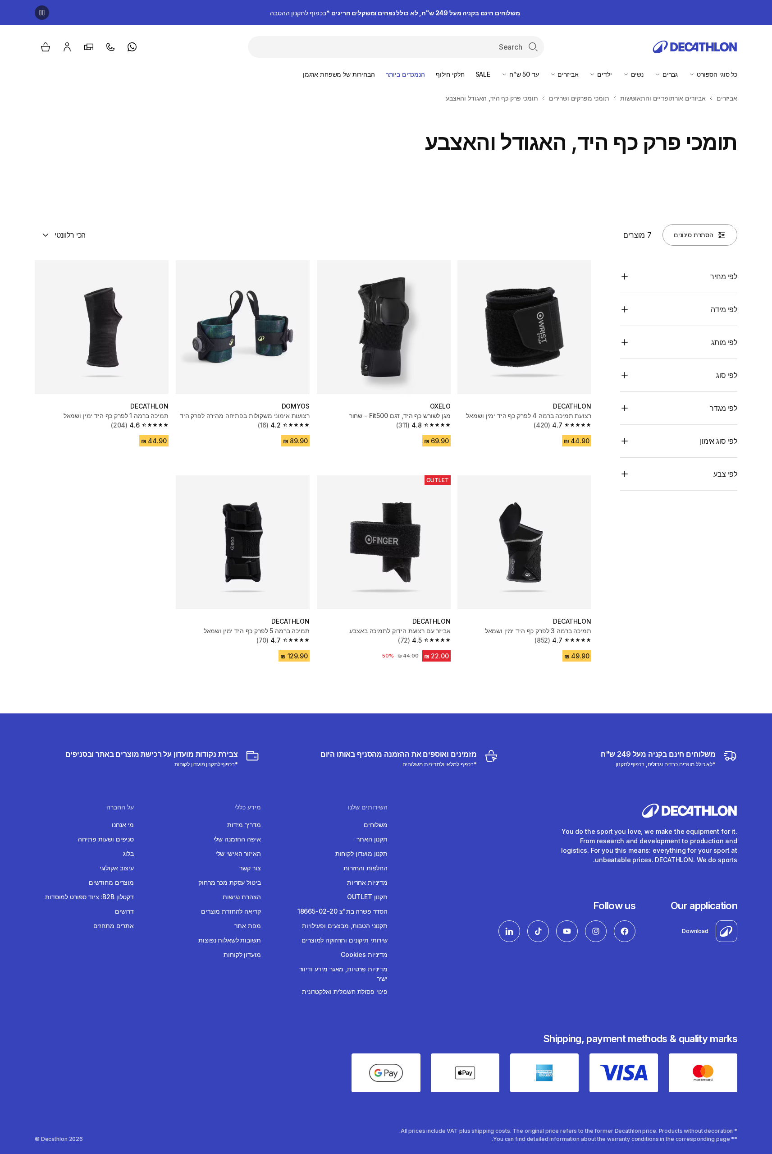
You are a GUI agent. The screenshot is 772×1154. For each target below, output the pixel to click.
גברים (669, 74)
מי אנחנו (123, 824)
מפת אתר (247, 925)
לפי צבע (725, 473)
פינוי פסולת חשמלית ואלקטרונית (345, 991)
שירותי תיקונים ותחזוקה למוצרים (344, 940)
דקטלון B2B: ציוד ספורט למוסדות (89, 897)
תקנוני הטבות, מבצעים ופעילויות (345, 925)
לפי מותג (724, 342)
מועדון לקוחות (242, 954)
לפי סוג (726, 375)
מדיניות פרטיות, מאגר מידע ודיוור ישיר (343, 973)
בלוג (128, 853)
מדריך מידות (243, 824)
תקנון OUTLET (367, 897)
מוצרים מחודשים (111, 882)
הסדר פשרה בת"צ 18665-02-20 (342, 911)
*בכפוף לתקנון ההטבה (395, 13)
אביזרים (567, 74)
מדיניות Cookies (364, 954)
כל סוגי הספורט (716, 74)
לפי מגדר (723, 408)
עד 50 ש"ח (523, 74)
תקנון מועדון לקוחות (361, 853)
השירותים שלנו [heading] (368, 807)
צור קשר (249, 868)
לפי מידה (724, 309)
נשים (636, 74)
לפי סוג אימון (718, 441)
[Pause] (42, 12)
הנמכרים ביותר (405, 74)
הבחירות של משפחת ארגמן (339, 74)
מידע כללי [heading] (247, 807)
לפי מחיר (723, 276)
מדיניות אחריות (367, 882)
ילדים (603, 74)
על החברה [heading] (120, 807)
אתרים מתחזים (113, 925)
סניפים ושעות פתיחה (105, 839)
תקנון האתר (372, 839)
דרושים (124, 911)
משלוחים (376, 824)
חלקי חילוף (450, 74)
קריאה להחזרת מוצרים (230, 911)
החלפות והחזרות (365, 868)
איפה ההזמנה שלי (237, 839)
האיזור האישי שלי (238, 853)
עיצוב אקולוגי (117, 868)
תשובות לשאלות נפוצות (229, 940)
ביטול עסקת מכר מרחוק (229, 882)
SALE (482, 74)
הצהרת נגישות (241, 897)
